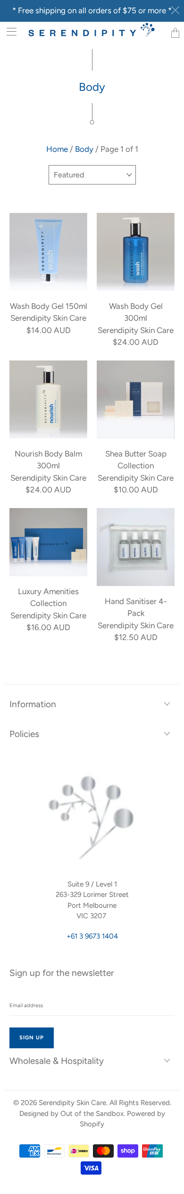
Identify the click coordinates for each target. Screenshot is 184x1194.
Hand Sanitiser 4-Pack (136, 547)
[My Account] (8, 31)
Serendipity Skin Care (72, 1102)
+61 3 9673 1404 (92, 936)
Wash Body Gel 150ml (48, 252)
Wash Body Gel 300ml (136, 252)
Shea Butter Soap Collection (136, 399)
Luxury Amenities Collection (48, 542)
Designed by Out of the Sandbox (71, 1113)
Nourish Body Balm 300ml (48, 399)
